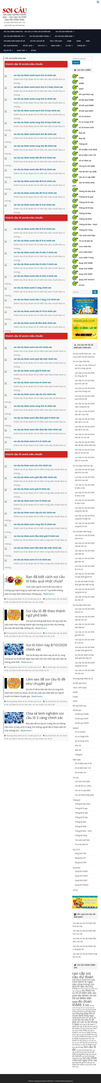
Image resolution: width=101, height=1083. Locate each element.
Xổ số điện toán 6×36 (83, 763)
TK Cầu (68, 46)
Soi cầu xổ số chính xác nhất (83, 1063)
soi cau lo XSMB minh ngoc (82, 1036)
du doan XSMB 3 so (82, 1003)
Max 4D (82, 138)
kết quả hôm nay (11, 46)
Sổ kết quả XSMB (86, 100)
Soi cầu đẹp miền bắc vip (14, 36)
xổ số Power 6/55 (86, 127)
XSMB (69, 41)
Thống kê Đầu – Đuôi (88, 224)
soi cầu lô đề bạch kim (84, 1050)
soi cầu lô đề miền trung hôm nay (83, 1053)
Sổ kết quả (27, 46)
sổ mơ (33, 50)
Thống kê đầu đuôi (87, 191)
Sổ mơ (81, 285)
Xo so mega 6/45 (86, 122)
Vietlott (41, 46)
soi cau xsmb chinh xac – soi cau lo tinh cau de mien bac (14, 17)
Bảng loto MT (80, 858)
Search (76, 62)
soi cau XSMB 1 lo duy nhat (83, 1040)
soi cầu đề (88, 1065)
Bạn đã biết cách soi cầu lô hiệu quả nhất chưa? (45, 578)
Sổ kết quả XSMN (86, 105)
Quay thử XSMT (86, 274)
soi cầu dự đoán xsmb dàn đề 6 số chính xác (35, 169)
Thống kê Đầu (85, 213)
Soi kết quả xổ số (37, 41)
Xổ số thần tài (85, 160)
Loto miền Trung (86, 257)
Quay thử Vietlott (87, 279)
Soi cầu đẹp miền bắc (64, 32)
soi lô (46, 670)
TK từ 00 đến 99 (86, 241)
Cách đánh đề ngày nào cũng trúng (83, 986)
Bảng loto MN (80, 862)
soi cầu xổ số (78, 1062)
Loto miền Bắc (85, 246)
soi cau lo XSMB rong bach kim (84, 1037)
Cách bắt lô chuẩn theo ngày (83, 980)
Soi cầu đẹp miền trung (39, 36)
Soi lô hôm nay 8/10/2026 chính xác (46, 647)
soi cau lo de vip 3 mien (88, 1028)
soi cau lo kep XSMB (79, 1030)
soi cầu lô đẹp (77, 1047)
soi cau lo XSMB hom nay (88, 1034)
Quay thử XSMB (86, 263)
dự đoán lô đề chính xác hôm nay (84, 1011)
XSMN (78, 41)
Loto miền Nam (85, 252)
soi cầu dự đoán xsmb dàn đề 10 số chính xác (35, 193)
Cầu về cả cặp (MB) (87, 177)
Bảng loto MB (80, 853)
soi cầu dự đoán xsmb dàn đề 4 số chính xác (35, 157)
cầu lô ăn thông (83, 988)
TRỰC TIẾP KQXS (56, 41)
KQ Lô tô (7, 50)
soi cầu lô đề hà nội (83, 1051)
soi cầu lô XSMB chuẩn (88, 1045)
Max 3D (82, 133)
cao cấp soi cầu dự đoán (82, 975)
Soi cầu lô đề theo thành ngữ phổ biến (45, 613)
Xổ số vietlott (80, 732)
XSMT (88, 41)
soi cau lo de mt (83, 1026)
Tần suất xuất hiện (87, 235)
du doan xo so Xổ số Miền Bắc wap (84, 998)
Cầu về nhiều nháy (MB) (84, 795)
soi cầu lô (48, 738)
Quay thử (21, 50)
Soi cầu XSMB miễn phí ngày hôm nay (84, 1059)
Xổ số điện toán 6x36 (88, 149)
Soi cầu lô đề (49, 636)
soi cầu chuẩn (38, 602)
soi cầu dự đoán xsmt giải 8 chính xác (32, 489)
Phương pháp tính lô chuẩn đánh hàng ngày (83, 1014)
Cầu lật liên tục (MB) (88, 171)
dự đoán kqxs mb (52, 599)
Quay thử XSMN (86, 268)
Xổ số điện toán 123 (87, 155)
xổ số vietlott (85, 116)
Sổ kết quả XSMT (86, 111)
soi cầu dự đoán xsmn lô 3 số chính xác (32, 441)
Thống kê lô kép (86, 208)
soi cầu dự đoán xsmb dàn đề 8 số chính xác (35, 181)
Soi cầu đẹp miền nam (63, 36)
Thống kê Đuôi (85, 219)
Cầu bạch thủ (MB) (87, 166)
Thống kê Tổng (86, 230)
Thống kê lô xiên (86, 202)
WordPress (69, 1081)
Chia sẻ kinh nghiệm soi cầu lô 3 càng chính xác (45, 715)
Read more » (49, 594)
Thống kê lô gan (86, 197)
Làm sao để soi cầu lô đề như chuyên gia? (45, 681)
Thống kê (81, 46)
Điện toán (55, 46)
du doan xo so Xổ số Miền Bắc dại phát (84, 993)
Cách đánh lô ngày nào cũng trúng (82, 983)
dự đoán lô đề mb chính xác (20, 602)
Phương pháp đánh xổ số (14, 41)
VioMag (36, 1081)
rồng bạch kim (78, 1017)
